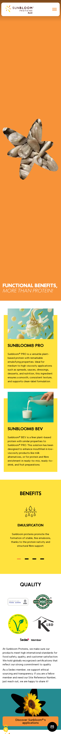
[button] (18, 559)
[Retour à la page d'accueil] (19, 9)
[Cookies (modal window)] (5, 728)
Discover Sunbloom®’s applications (30, 721)
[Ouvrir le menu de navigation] (54, 9)
